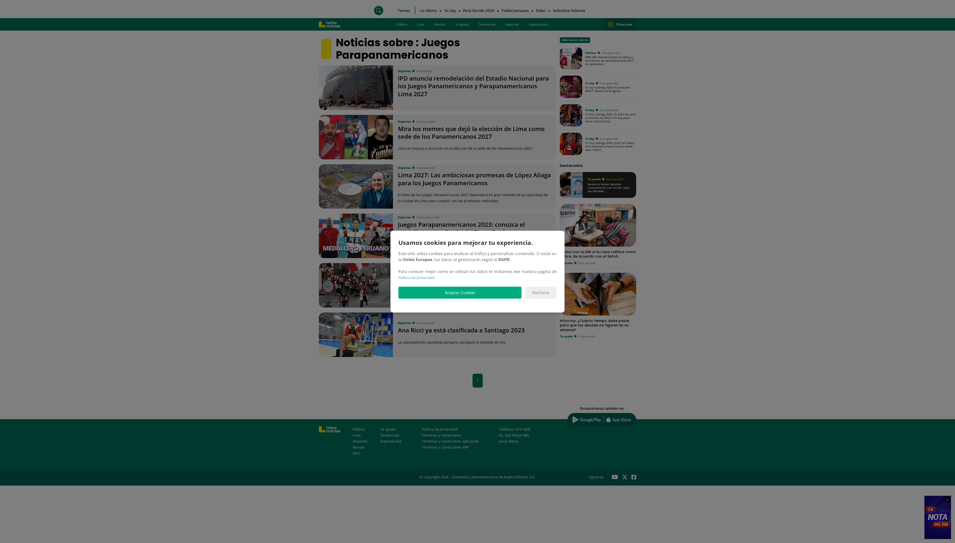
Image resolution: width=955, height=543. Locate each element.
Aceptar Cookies (460, 292)
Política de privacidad (416, 277)
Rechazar (541, 292)
